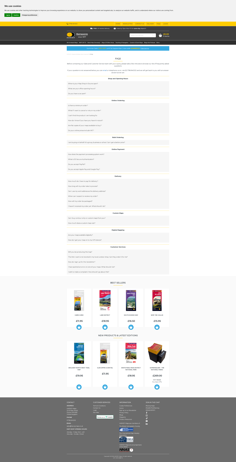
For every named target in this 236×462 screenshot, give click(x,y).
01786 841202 (71, 420)
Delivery (150, 24)
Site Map (96, 412)
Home (118, 24)
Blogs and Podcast (149, 42)
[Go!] (153, 35)
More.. (158, 42)
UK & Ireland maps (72, 42)
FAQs (158, 24)
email (105, 70)
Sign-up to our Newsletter (127, 410)
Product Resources (125, 419)
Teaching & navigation (121, 42)
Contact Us (139, 24)
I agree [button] (8, 15)
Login (165, 24)
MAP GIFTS (82, 42)
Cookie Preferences (125, 406)
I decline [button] (16, 15)
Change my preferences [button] (29, 15)
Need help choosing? (93, 42)
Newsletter (127, 24)
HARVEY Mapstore (72, 54)
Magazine (122, 417)
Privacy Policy (123, 412)
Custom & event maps (136, 42)
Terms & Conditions (99, 406)
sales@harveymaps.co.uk (75, 426)
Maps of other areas (108, 42)
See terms (145, 48)
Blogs (121, 415)
